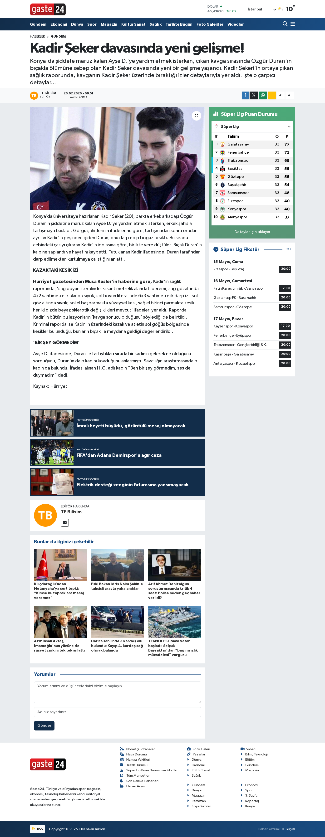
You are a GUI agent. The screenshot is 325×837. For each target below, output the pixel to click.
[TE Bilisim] (45, 515)
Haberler (37, 36)
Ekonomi (58, 24)
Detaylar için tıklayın (252, 232)
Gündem (38, 24)
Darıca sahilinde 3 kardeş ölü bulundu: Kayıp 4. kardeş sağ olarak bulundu (117, 645)
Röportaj (252, 801)
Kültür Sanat (133, 24)
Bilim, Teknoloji (256, 754)
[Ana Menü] (292, 24)
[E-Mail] (65, 523)
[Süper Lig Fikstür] (288, 250)
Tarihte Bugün (179, 24)
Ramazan (199, 801)
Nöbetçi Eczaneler (140, 749)
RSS (39, 829)
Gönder (44, 726)
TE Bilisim (71, 512)
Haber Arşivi (135, 786)
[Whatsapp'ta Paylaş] (263, 95)
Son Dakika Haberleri (142, 781)
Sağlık (156, 24)
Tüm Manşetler (138, 775)
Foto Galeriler (210, 24)
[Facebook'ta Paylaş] (245, 95)
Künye (250, 806)
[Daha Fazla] (272, 95)
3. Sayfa (251, 795)
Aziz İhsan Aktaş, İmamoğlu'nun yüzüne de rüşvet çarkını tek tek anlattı (59, 645)
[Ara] (286, 24)
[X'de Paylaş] (254, 95)
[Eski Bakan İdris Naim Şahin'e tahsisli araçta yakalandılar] (117, 565)
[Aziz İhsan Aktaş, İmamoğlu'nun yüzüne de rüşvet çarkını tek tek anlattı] (60, 622)
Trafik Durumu (137, 765)
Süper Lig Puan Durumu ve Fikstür (151, 770)
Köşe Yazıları (201, 806)
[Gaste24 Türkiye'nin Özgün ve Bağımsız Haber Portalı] (48, 9)
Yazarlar (199, 754)
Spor (92, 24)
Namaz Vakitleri (138, 759)
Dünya (77, 24)
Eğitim (250, 759)
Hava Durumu (136, 754)
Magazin (109, 24)
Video (251, 749)
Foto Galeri (201, 749)
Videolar (235, 24)
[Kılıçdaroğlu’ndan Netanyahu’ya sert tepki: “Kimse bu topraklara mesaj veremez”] (60, 565)
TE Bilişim (288, 829)
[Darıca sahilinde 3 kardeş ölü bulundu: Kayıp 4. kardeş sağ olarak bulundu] (117, 622)
